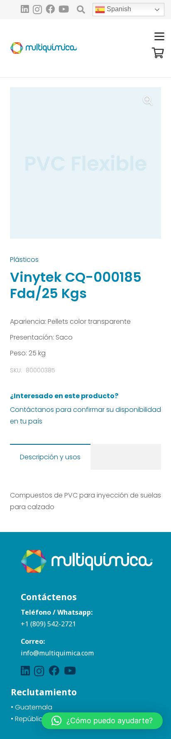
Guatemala (33, 707)
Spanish (118, 8)
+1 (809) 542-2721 (48, 623)
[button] (81, 9)
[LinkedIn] (25, 9)
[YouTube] (64, 9)
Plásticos (24, 259)
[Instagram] (37, 10)
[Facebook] (50, 9)
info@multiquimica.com (57, 653)
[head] (44, 48)
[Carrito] (158, 53)
